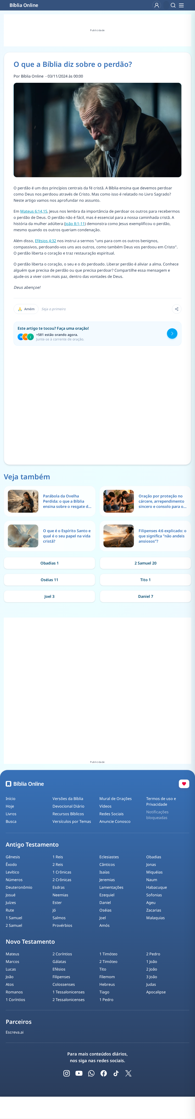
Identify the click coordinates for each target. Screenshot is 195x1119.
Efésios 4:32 (45, 240)
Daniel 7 (145, 596)
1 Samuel (14, 917)
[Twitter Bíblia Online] (128, 1073)
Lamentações (111, 887)
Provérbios (62, 925)
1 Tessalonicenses (69, 992)
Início (10, 798)
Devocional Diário (68, 806)
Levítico (12, 872)
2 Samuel (14, 925)
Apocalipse (156, 992)
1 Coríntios (15, 999)
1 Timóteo (108, 954)
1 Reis (58, 856)
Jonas (151, 864)
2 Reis (58, 864)
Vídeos (105, 806)
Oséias (105, 910)
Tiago (104, 992)
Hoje (10, 806)
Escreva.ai (15, 1032)
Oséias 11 (49, 579)
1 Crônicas (62, 872)
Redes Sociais (111, 813)
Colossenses (64, 984)
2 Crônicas (62, 879)
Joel (102, 917)
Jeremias (107, 879)
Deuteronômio (19, 887)
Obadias (153, 856)
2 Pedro (153, 954)
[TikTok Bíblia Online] (116, 1073)
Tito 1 (145, 579)
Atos (10, 984)
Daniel (105, 902)
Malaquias (155, 917)
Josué (10, 895)
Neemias (60, 895)
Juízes (11, 902)
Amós (104, 925)
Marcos (12, 961)
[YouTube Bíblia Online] (79, 1073)
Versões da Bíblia (68, 798)
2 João (151, 969)
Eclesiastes (109, 856)
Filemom (107, 976)
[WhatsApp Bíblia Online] (91, 1073)
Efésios (59, 969)
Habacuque (156, 887)
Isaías (104, 872)
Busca (11, 821)
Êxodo (11, 864)
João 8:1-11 (75, 223)
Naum (151, 879)
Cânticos (107, 864)
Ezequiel (106, 895)
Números (14, 879)
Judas (151, 984)
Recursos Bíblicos (68, 813)
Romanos (14, 992)
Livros (11, 813)
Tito (102, 969)
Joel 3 (49, 596)
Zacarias (153, 910)
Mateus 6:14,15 (33, 211)
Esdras (59, 887)
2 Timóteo (108, 961)
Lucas (11, 969)
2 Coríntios (62, 954)
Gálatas (59, 961)
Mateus (12, 954)
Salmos (59, 917)
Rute (10, 910)
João (10, 976)
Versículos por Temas (72, 821)
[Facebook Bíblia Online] (103, 1073)
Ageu (151, 902)
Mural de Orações (115, 798)
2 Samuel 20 (145, 563)
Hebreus (107, 984)
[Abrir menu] (181, 5)
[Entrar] (156, 5)
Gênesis (13, 856)
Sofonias (154, 895)
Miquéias (154, 872)
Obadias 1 (49, 563)
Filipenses (61, 976)
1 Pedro (106, 999)
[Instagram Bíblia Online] (66, 1073)
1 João (151, 961)
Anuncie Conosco (115, 821)
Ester (57, 902)
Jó (54, 910)
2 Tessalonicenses (69, 999)
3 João (151, 976)
